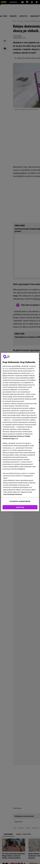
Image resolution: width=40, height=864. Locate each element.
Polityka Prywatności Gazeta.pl (13, 436)
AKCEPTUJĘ (20, 507)
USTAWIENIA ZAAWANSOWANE (20, 501)
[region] (20, 432)
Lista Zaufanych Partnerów (12, 494)
